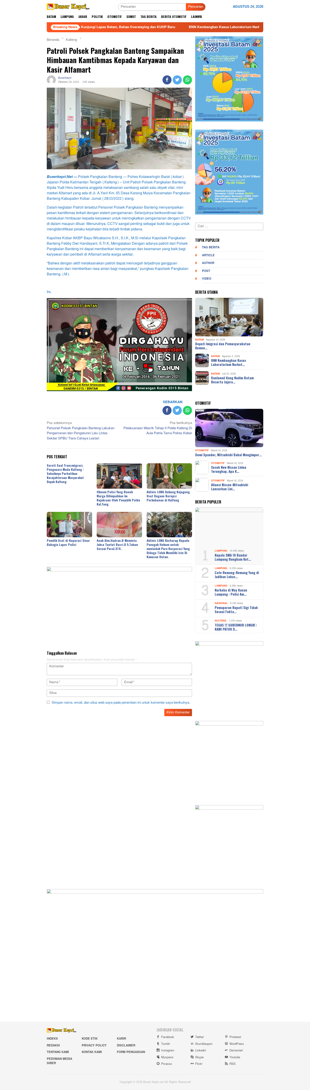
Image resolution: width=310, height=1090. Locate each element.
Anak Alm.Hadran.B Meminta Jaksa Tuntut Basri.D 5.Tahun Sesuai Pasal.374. (117, 544)
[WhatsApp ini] (187, 79)
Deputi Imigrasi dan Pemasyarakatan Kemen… (222, 346)
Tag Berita (210, 247)
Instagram (167, 1050)
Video (206, 278)
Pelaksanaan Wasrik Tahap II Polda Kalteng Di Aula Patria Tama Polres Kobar (157, 428)
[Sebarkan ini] (167, 79)
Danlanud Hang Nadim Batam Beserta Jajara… (232, 380)
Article (208, 255)
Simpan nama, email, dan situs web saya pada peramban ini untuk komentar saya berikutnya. (121, 703)
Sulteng (220, 621)
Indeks (52, 1038)
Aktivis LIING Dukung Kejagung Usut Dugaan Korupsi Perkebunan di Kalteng (168, 495)
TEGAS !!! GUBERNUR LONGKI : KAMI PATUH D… (236, 627)
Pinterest (235, 1037)
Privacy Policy (94, 1045)
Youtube (234, 1057)
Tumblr (165, 1044)
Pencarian (195, 7)
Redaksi (53, 1045)
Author (208, 263)
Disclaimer (126, 1045)
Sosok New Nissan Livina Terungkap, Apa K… (228, 469)
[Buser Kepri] (68, 8)
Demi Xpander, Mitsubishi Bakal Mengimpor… (228, 455)
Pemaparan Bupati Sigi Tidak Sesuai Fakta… (236, 609)
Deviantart (236, 1050)
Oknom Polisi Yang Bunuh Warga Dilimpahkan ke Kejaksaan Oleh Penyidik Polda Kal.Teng (118, 497)
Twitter (199, 1037)
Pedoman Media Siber (59, 1061)
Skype (199, 1057)
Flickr (198, 1064)
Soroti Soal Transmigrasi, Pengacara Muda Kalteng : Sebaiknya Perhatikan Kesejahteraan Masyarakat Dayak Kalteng (65, 473)
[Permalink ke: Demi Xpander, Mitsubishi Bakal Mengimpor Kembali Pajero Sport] (229, 428)
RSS (232, 1064)
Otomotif (202, 450)
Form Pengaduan (131, 1052)
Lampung (221, 551)
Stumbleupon (203, 1044)
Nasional (221, 603)
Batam (199, 340)
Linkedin (200, 1050)
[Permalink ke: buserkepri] (51, 81)
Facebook (167, 1037)
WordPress (236, 1044)
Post (206, 271)
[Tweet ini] (177, 79)
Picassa (166, 1064)
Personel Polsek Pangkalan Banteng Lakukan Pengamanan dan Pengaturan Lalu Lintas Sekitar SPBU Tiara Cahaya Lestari (80, 431)
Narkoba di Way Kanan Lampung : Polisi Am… (231, 592)
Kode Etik (90, 1038)
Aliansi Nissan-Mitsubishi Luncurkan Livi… (229, 487)
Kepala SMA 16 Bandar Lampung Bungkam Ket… (233, 557)
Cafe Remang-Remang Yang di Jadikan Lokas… (237, 574)
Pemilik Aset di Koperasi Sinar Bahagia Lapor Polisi (68, 542)
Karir (121, 1038)
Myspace (167, 1057)
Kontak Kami (92, 1052)
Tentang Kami (58, 1052)
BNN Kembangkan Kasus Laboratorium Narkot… (228, 362)
